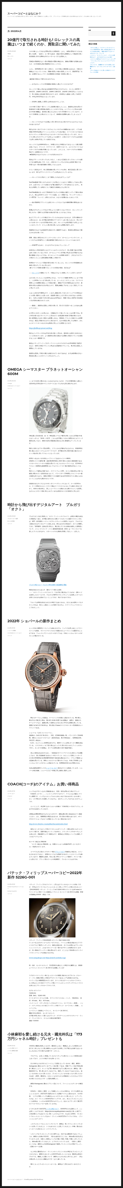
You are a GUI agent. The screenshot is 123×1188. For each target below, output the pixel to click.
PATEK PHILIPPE (12, 891)
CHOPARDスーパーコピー (14, 633)
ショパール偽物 (11, 630)
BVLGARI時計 (11, 521)
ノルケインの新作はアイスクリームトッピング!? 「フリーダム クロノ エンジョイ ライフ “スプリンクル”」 (102, 61)
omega (9, 383)
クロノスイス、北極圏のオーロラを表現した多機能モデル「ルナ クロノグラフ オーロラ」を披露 (102, 66)
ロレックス (35, 273)
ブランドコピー (60, 852)
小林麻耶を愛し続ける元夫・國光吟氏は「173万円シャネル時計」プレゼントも (44, 1036)
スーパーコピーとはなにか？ (24, 13)
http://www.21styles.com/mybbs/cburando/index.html (48, 824)
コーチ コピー (11, 793)
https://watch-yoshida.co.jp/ (56, 958)
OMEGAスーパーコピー (13, 386)
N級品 (9, 53)
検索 (90, 30)
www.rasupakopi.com (37, 958)
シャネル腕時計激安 (12, 1050)
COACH (9, 796)
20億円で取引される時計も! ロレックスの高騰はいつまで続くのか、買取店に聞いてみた (44, 41)
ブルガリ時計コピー (35, 585)
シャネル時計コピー (52, 1109)
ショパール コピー (52, 768)
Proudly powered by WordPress (33, 1179)
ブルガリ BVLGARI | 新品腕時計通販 (54, 585)
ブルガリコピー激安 (12, 518)
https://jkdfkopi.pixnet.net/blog (40, 328)
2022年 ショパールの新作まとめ (34, 621)
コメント (9, 58)
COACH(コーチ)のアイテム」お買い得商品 (43, 784)
